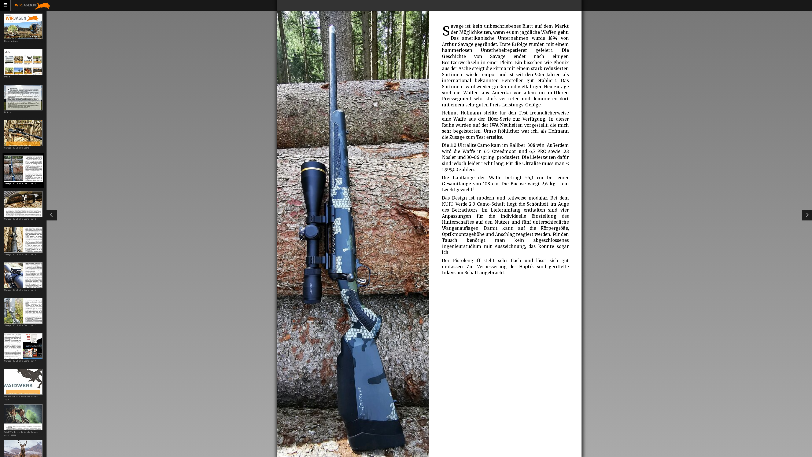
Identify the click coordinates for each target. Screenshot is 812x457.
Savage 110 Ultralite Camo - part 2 (20, 183)
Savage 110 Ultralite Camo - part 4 (20, 254)
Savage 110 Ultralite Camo (16, 148)
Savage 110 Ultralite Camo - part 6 (20, 325)
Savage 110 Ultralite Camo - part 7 (20, 361)
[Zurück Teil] (52, 215)
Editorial (8, 112)
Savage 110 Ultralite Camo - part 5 (20, 290)
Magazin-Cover (11, 41)
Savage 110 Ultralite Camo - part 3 (20, 219)
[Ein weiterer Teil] (807, 215)
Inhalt (7, 77)
